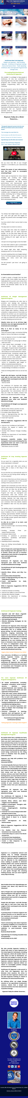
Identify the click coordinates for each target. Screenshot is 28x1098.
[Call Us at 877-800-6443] (14, 2)
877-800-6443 (14, 1063)
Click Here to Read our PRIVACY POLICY (14, 1090)
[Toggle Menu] (14, 6)
